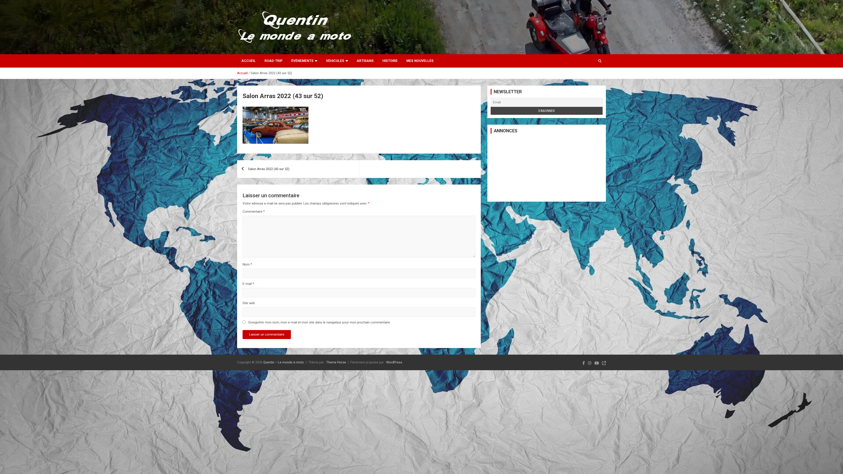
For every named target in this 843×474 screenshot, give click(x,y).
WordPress (394, 362)
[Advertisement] (547, 167)
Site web (249, 303)
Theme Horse (336, 362)
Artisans (365, 61)
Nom (247, 264)
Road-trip (274, 61)
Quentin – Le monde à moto (283, 362)
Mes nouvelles (420, 61)
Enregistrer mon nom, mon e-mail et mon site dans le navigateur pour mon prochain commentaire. (320, 322)
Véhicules (335, 61)
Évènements (302, 61)
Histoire (390, 61)
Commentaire (254, 212)
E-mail (248, 284)
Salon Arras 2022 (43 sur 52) (268, 169)
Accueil (248, 61)
